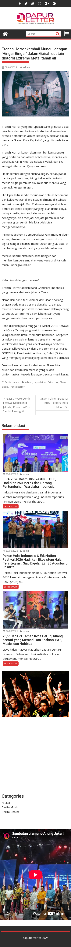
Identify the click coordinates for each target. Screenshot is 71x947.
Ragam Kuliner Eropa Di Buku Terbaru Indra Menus (53, 403)
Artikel (6, 802)
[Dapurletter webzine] (5, 33)
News (63, 382)
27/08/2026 (11, 550)
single (5, 386)
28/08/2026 (11, 474)
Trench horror (17, 386)
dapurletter (40, 382)
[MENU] (67, 33)
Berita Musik (10, 807)
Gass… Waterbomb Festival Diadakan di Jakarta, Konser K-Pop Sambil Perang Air (16, 405)
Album (28, 382)
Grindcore (53, 382)
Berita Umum (12, 382)
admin (26, 67)
